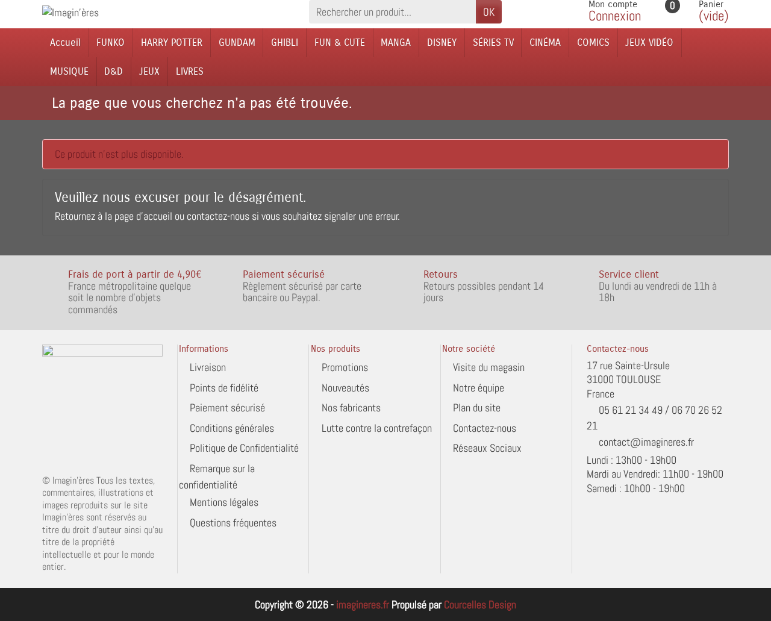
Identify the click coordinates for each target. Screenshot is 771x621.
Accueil (65, 42)
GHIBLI (284, 42)
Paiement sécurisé (227, 407)
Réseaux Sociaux (487, 448)
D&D (113, 71)
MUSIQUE (69, 71)
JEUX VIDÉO (649, 42)
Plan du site (477, 407)
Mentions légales (224, 502)
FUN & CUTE (339, 42)
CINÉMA (545, 42)
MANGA (396, 42)
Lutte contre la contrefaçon (377, 428)
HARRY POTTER (171, 42)
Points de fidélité (224, 388)
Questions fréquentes (233, 522)
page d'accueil (143, 216)
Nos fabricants (351, 407)
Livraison (208, 367)
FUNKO (110, 42)
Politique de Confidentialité (244, 448)
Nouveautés (345, 388)
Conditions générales (232, 428)
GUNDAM (237, 42)
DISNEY (442, 42)
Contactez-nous (484, 428)
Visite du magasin (489, 367)
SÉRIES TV (493, 42)
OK (489, 12)
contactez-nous (218, 216)
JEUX (149, 71)
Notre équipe (478, 388)
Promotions (345, 367)
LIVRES (190, 71)
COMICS (593, 42)
